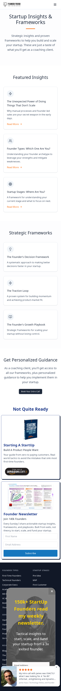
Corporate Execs (10, 584)
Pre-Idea (37, 575)
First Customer (40, 584)
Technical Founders (11, 580)
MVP (35, 580)
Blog (4, 650)
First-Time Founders (11, 575)
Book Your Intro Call (30, 391)
